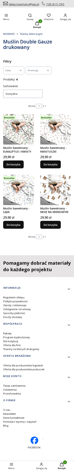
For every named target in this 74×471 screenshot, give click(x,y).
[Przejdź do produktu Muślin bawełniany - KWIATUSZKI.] (55, 129)
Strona (31, 105)
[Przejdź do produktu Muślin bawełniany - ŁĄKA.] (18, 190)
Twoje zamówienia (14, 385)
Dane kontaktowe (13, 417)
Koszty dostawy (12, 317)
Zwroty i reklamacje (14, 305)
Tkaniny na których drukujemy (21, 349)
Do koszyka (13, 164)
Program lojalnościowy (16, 337)
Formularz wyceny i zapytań (20, 421)
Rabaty (7, 333)
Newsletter (9, 414)
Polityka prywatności (15, 301)
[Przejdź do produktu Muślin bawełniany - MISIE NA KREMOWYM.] (55, 190)
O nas (6, 410)
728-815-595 (55, 4)
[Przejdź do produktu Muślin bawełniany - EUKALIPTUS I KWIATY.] (18, 129)
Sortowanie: (10, 86)
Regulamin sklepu (13, 297)
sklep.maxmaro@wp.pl (24, 4)
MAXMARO (9, 34)
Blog (5, 425)
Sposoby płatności (14, 313)
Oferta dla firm (12, 345)
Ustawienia (10, 389)
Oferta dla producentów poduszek (24, 369)
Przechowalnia (12, 393)
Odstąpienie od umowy (17, 309)
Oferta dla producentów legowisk (23, 365)
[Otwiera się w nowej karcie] (43, 438)
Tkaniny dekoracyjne (31, 34)
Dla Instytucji (10, 341)
